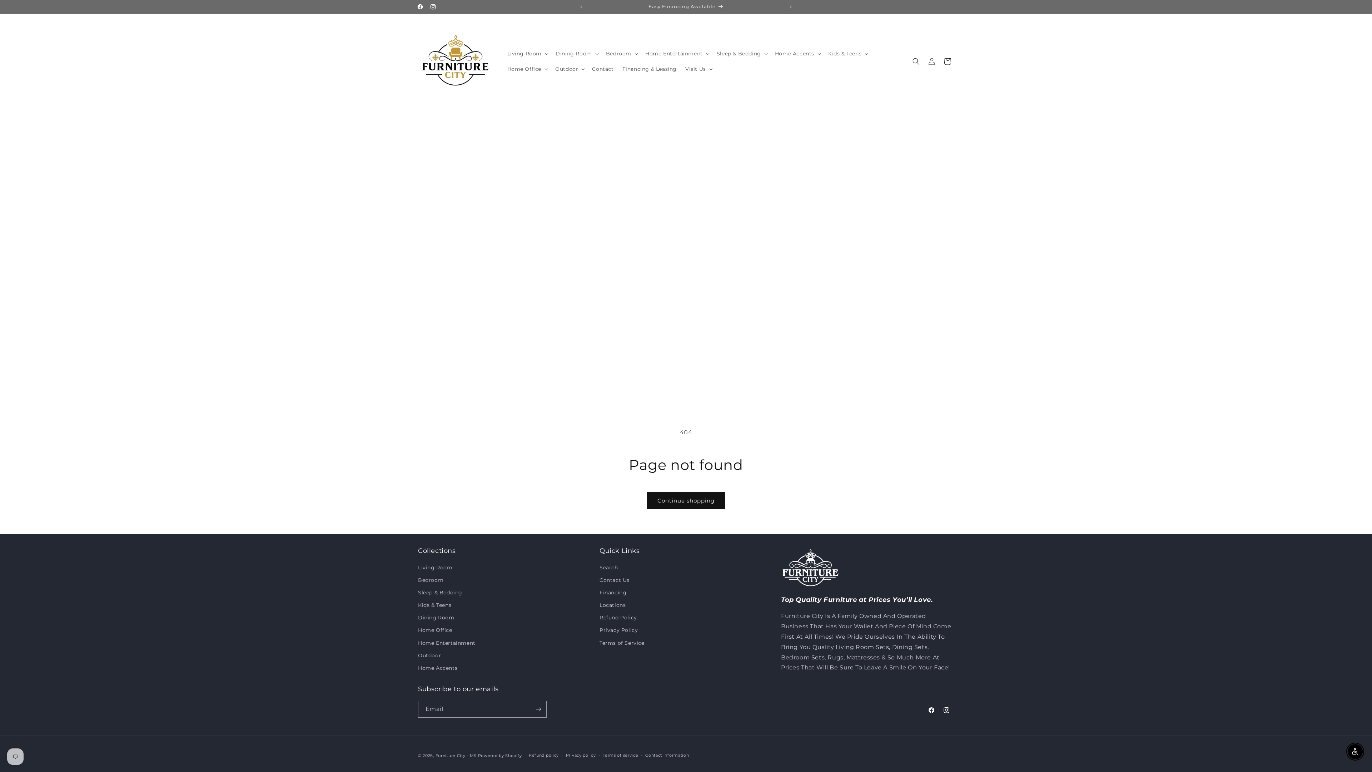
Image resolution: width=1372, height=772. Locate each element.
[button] (527, 53)
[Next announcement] (791, 7)
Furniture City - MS (456, 755)
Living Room (435, 567)
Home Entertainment (447, 643)
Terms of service (620, 755)
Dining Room (436, 617)
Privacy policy (581, 755)
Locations (613, 605)
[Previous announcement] (581, 7)
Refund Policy (618, 617)
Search (609, 567)
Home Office (435, 630)
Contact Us (615, 580)
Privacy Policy (619, 630)
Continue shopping (686, 500)
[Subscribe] (538, 709)
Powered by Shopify (500, 755)
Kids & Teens (434, 605)
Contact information (667, 755)
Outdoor (429, 655)
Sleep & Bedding (440, 592)
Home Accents (437, 668)
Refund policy (544, 755)
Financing (613, 592)
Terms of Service (622, 643)
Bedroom (430, 580)
